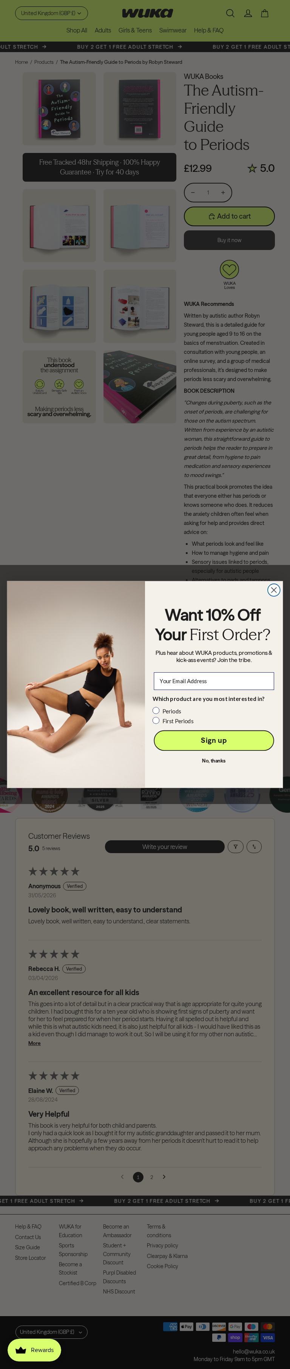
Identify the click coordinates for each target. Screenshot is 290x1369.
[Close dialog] (274, 590)
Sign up (214, 740)
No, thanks (214, 761)
